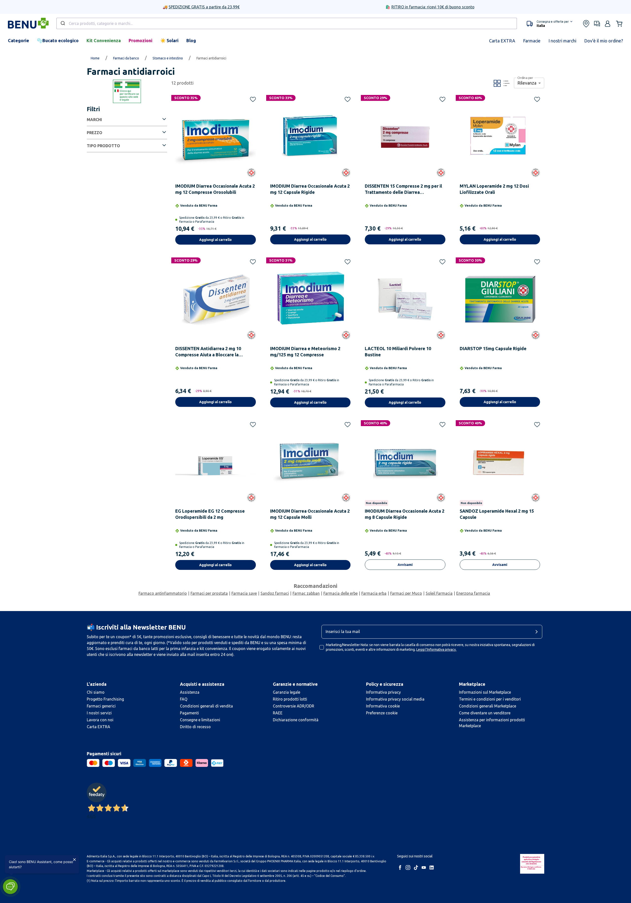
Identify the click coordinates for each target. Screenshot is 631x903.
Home (95, 58)
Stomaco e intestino (168, 58)
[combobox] (286, 23)
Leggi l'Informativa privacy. (436, 649)
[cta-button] (538, 632)
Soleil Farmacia (439, 593)
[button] (549, 24)
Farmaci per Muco (406, 593)
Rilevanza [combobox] (526, 82)
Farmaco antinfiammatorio (163, 593)
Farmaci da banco (126, 58)
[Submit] (62, 23)
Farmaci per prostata (209, 593)
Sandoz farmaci (275, 593)
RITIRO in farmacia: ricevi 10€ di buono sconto (432, 7)
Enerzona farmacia (473, 593)
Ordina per (525, 78)
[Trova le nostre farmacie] (586, 24)
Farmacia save (244, 593)
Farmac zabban (306, 593)
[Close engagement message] (74, 859)
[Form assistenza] (597, 24)
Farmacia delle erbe (340, 593)
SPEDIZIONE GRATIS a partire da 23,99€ (204, 7)
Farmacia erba (373, 593)
